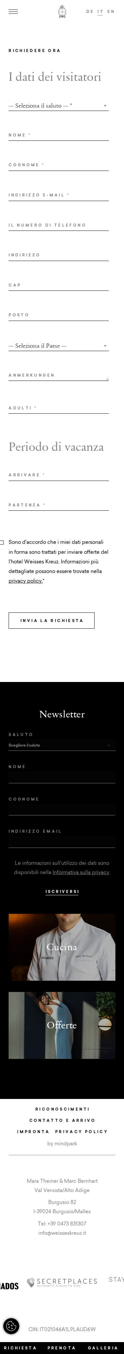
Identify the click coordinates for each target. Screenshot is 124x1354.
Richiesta (20, 1348)
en (111, 11)
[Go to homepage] (62, 11)
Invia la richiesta (52, 620)
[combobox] (59, 106)
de (90, 11)
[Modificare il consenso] (11, 1326)
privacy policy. (26, 581)
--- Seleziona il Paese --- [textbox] (37, 346)
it (101, 11)
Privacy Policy (81, 1131)
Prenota (62, 1348)
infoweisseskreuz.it (62, 1233)
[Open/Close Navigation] (13, 11)
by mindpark (62, 1143)
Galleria (103, 1348)
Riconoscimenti (62, 1109)
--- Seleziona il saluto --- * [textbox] (40, 106)
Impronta (33, 1131)
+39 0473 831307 (67, 1224)
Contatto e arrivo (62, 1120)
